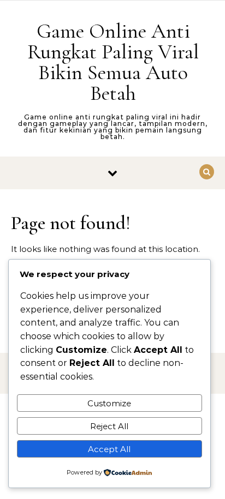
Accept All (109, 449)
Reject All (109, 426)
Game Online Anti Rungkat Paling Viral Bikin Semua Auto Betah (113, 62)
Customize (109, 403)
